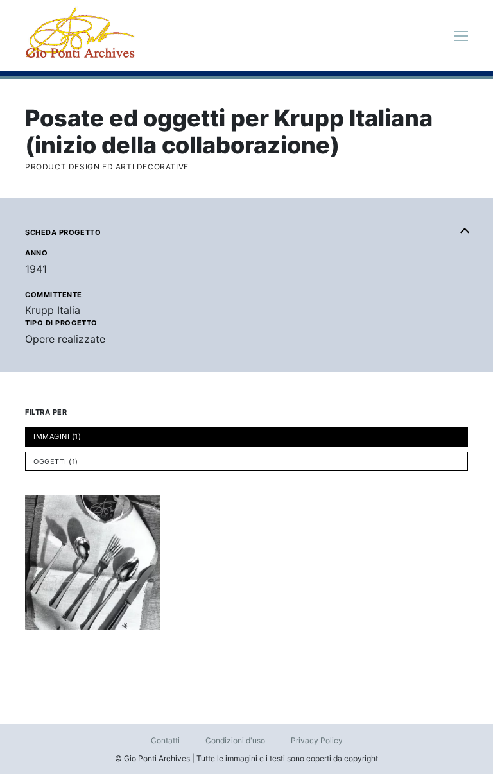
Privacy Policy (317, 740)
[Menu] (461, 36)
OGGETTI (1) (55, 461)
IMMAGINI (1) (57, 436)
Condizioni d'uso (235, 740)
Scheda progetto (63, 232)
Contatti (165, 740)
